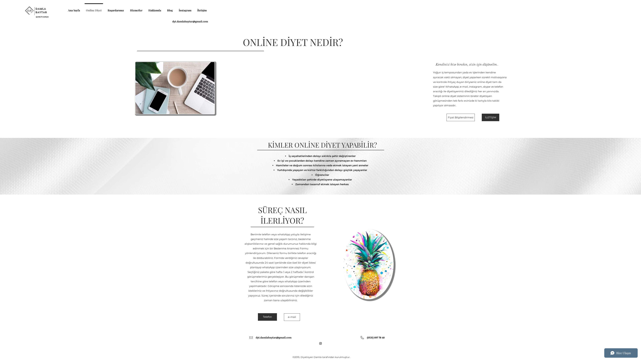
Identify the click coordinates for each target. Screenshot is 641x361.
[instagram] (320, 343)
